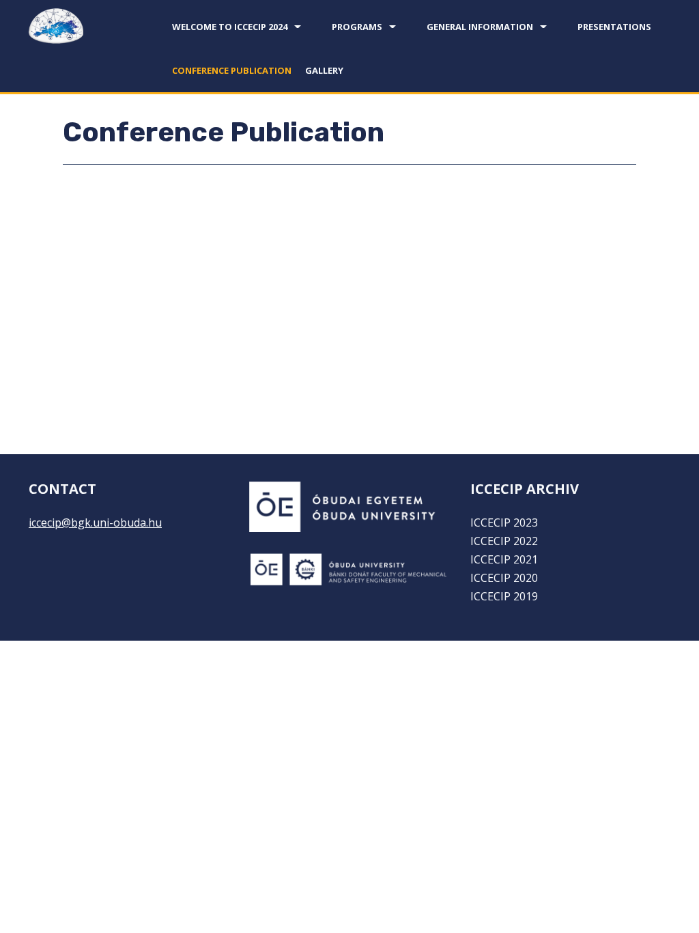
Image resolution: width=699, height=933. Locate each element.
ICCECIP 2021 (504, 559)
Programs (357, 26)
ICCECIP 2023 (504, 522)
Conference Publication (231, 70)
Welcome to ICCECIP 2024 (229, 26)
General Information (480, 26)
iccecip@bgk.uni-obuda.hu (95, 522)
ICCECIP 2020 (504, 577)
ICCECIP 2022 (504, 540)
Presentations (614, 26)
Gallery (324, 70)
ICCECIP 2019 (504, 596)
